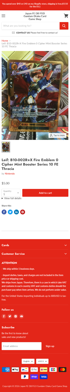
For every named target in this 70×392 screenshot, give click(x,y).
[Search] (64, 26)
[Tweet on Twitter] (10, 212)
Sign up (50, 345)
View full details (12, 198)
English (26, 361)
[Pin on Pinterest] (22, 212)
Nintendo (10, 173)
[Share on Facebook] (4, 212)
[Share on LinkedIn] (16, 212)
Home (5, 40)
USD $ (41, 361)
